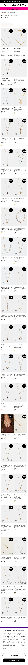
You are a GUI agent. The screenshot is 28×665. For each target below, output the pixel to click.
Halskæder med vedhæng (8, 12)
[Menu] (2, 5)
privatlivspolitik (15, 647)
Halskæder (14, 11)
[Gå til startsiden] (14, 5)
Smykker (7, 11)
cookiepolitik (5, 648)
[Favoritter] (23, 5)
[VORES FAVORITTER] (7, 24)
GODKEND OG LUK (14, 660)
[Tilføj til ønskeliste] (3, 44)
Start (2, 11)
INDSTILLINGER (14, 655)
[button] (21, 5)
